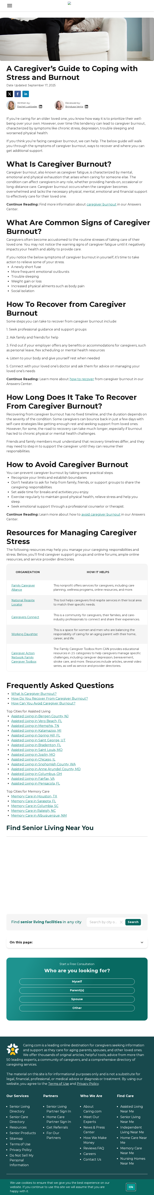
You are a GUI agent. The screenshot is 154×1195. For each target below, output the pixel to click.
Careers (89, 1154)
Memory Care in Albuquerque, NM (39, 815)
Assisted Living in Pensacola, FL (35, 783)
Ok (131, 1187)
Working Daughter (24, 634)
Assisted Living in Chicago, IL (33, 759)
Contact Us (92, 1159)
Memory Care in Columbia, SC (34, 806)
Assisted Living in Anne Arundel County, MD (46, 769)
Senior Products (23, 1133)
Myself (77, 981)
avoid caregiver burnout (101, 514)
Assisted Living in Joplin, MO (33, 755)
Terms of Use (58, 1084)
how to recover (82, 379)
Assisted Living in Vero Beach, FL (36, 721)
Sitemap (16, 1139)
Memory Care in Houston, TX (34, 796)
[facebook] (17, 94)
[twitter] (9, 94)
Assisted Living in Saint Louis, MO (37, 750)
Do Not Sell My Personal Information (21, 1160)
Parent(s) (77, 990)
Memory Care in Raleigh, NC (33, 811)
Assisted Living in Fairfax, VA (33, 779)
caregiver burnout (102, 204)
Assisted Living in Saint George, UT (38, 740)
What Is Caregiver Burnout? (34, 694)
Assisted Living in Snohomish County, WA (43, 764)
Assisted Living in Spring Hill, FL (35, 735)
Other (77, 1008)
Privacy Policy (88, 1084)
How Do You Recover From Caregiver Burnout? (49, 698)
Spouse (77, 999)
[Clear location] (121, 922)
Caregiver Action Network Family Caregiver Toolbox (23, 657)
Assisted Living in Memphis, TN (35, 726)
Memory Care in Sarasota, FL (33, 801)
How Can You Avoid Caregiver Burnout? (43, 703)
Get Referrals (57, 1127)
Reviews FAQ (93, 1148)
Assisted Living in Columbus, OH (36, 774)
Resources (18, 1127)
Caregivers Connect (25, 617)
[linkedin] (25, 94)
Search (133, 922)
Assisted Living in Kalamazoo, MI (36, 731)
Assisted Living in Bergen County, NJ (40, 716)
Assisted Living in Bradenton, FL (36, 745)
